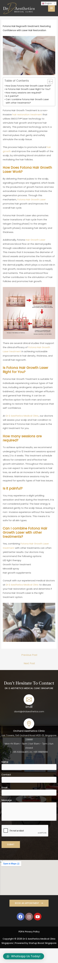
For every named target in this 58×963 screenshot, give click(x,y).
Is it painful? (12, 96)
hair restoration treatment (27, 114)
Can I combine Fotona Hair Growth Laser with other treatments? (27, 101)
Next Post (29, 663)
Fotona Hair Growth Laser (31, 199)
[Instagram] (29, 916)
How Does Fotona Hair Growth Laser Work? (28, 85)
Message (7, 800)
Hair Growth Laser (35, 239)
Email (4, 787)
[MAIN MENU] (51, 8)
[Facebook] (20, 916)
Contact (6, 774)
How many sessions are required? (23, 92)
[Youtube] (37, 916)
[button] (48, 81)
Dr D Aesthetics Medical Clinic (22, 415)
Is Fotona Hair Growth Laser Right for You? (28, 89)
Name (5, 761)
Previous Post (29, 655)
